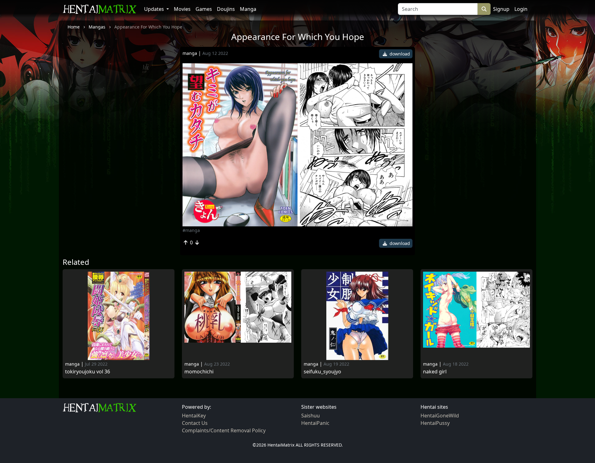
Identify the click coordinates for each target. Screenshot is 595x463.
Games (204, 9)
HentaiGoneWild (440, 415)
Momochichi (199, 372)
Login (520, 9)
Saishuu (310, 415)
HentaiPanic (315, 423)
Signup (501, 9)
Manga (248, 9)
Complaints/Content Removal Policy (224, 430)
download (399, 54)
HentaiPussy (435, 423)
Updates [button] (154, 9)
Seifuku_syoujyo (322, 372)
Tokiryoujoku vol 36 (87, 372)
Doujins (226, 9)
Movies (182, 9)
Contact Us (195, 423)
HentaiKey (194, 415)
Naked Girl (435, 372)
